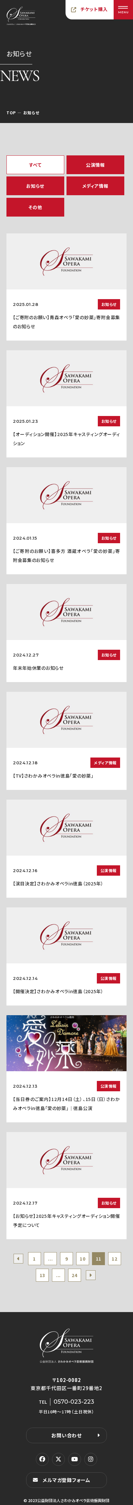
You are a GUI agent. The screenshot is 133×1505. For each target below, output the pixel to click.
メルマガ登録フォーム (66, 1480)
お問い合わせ (66, 1435)
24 (74, 1275)
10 (82, 1258)
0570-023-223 (74, 1401)
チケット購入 (94, 9)
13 (42, 1275)
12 (114, 1258)
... (50, 1258)
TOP (11, 112)
